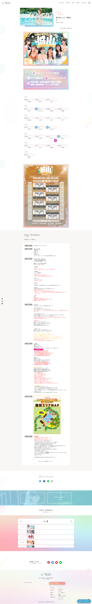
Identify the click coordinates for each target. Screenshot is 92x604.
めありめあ (51, 129)
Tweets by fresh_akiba (28, 582)
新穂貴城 (51, 110)
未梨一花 (29, 129)
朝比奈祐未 (29, 120)
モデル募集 (59, 591)
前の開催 (64, 28)
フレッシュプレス (60, 597)
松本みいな (40, 129)
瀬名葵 (40, 138)
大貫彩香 (29, 138)
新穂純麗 (62, 110)
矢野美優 (51, 147)
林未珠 (51, 120)
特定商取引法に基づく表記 (62, 595)
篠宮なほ (29, 147)
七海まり (40, 120)
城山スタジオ (36, 248)
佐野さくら (29, 156)
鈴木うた (51, 138)
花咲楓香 (29, 101)
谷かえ (40, 147)
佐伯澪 (51, 101)
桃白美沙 (62, 147)
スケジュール (60, 587)
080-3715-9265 (41, 457)
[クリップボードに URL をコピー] (52, 480)
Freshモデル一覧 (60, 589)
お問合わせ (57, 583)
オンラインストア (60, 599)
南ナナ (63, 120)
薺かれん (29, 110)
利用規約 (46, 461)
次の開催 (68, 28)
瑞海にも (62, 138)
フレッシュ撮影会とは (61, 592)
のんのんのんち (40, 110)
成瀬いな (40, 101)
